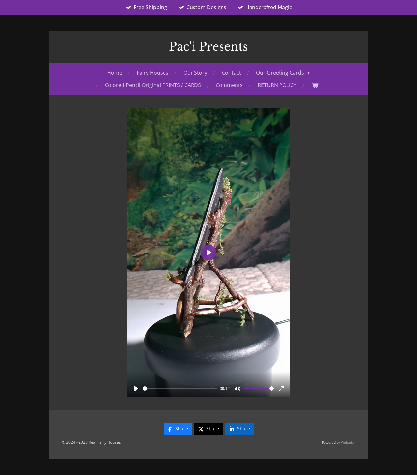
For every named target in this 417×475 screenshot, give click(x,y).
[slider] (180, 388)
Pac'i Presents (208, 46)
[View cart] (315, 85)
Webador (348, 442)
